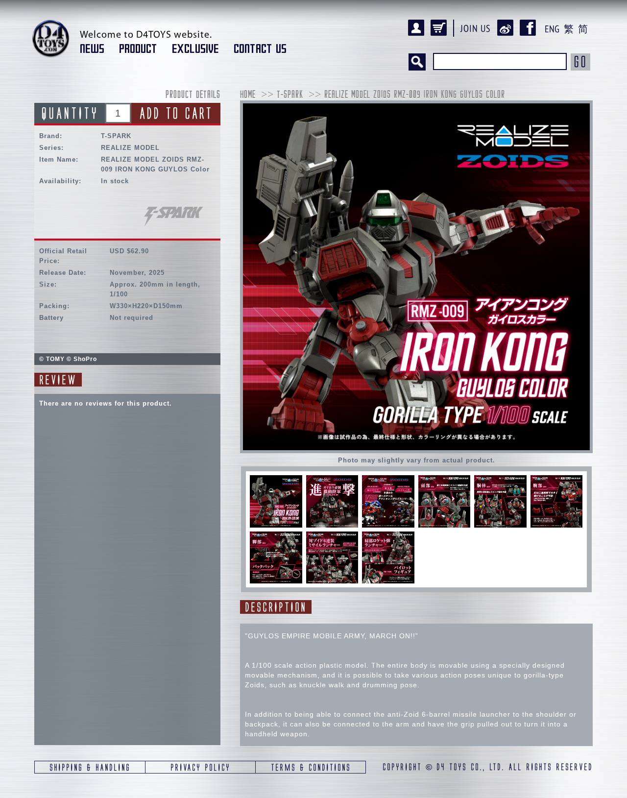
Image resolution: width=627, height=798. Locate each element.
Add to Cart (176, 113)
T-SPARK (116, 136)
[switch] (276, 501)
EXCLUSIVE (195, 49)
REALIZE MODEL (130, 147)
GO (580, 61)
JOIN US (475, 28)
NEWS (92, 49)
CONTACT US (260, 49)
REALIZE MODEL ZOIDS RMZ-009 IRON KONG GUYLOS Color (414, 95)
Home (248, 95)
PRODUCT (138, 49)
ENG (552, 29)
